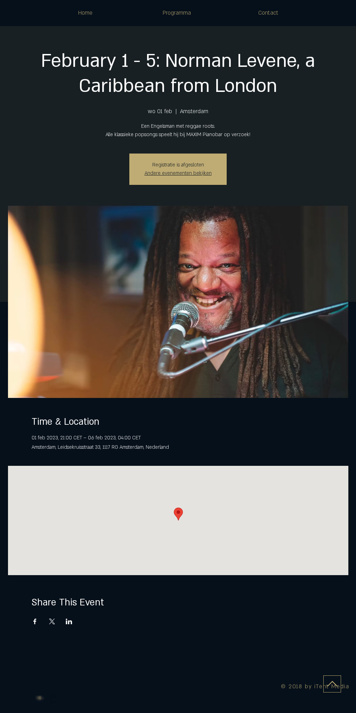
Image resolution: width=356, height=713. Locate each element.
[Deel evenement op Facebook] (35, 621)
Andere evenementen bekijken (178, 173)
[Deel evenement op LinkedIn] (69, 621)
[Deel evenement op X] (52, 621)
